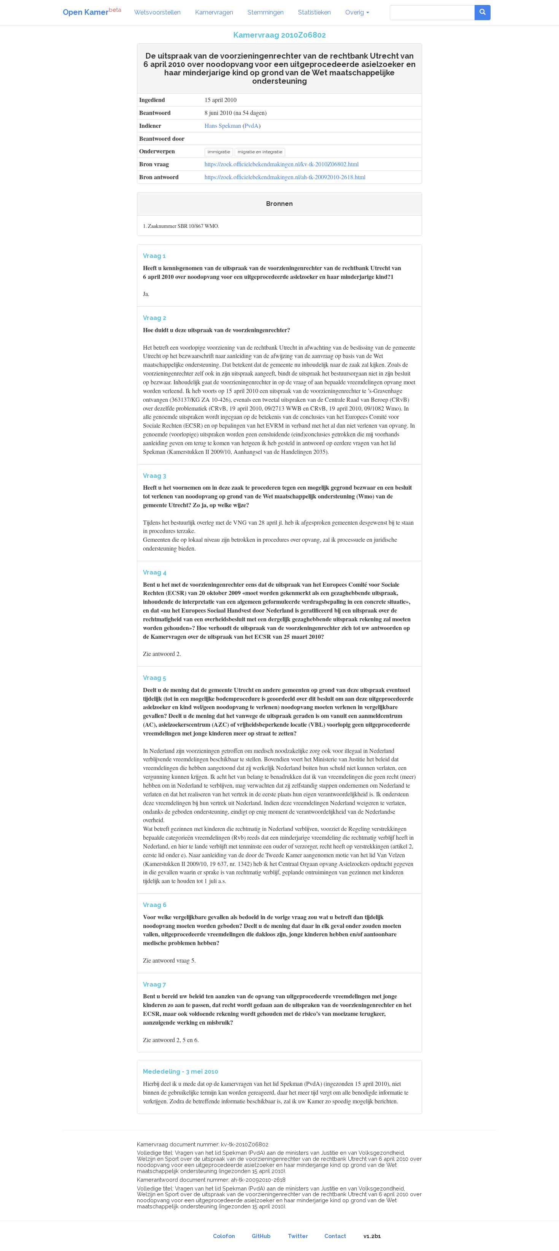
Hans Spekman (223, 125)
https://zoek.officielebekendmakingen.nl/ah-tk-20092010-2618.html (285, 177)
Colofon (224, 1236)
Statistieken (314, 12)
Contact (335, 1236)
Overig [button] (355, 12)
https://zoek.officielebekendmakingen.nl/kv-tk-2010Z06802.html (282, 164)
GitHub (261, 1236)
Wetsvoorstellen (157, 12)
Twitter (298, 1236)
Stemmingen (266, 12)
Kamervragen (214, 12)
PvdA (252, 125)
